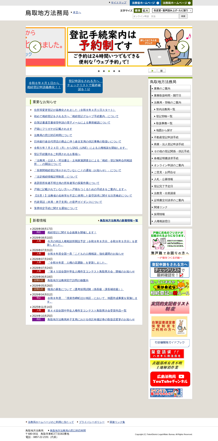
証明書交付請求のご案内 (169, 200)
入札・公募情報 (163, 179)
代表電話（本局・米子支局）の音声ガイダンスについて (68, 201)
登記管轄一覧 (164, 116)
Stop (161, 71)
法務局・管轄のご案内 (167, 102)
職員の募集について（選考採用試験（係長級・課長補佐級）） (86, 289)
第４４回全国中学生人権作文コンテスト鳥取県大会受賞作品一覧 (87, 310)
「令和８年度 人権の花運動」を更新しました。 (77, 262)
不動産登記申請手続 (166, 137)
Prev (35, 47)
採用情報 (159, 214)
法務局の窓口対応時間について (53, 135)
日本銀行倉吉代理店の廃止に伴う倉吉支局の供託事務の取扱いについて (77, 141)
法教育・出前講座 (165, 193)
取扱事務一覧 (164, 123)
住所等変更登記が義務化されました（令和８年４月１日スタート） (75, 110)
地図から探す (164, 130)
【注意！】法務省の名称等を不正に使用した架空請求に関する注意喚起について (83, 195)
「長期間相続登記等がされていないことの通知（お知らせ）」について (77, 170)
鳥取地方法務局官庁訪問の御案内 (68, 280)
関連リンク (161, 207)
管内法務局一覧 (165, 109)
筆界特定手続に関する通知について (56, 208)
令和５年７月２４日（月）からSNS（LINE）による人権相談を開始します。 (81, 147)
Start (152, 71)
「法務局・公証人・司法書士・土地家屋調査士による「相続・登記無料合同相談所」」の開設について (83, 162)
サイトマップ (118, 2)
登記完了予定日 (163, 186)
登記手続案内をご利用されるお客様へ (57, 154)
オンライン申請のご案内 (169, 165)
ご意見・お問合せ (165, 172)
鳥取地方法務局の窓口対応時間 (68, 430)
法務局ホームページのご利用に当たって (51, 422)
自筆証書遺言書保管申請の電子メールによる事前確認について (72, 122)
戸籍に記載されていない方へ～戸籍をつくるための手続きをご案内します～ (80, 189)
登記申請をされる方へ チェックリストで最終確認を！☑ (84, 85)
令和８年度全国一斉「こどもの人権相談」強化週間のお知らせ (86, 253)
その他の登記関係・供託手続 (171, 151)
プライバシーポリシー (92, 422)
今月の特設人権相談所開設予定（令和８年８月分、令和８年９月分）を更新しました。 (92, 243)
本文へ (77, 12)
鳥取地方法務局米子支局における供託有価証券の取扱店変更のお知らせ (91, 319)
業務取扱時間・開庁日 (167, 95)
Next (183, 47)
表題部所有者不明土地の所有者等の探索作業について (66, 183)
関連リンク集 (117, 422)
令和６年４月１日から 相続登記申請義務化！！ (45, 85)
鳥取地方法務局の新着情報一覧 (119, 220)
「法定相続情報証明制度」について (56, 176)
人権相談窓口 (162, 221)
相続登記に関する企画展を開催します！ (72, 232)
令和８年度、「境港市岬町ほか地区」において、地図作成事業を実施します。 (92, 300)
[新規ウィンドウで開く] (176, 3)
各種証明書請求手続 (166, 158)
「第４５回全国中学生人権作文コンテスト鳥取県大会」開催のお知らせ (91, 271)
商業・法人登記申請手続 (169, 144)
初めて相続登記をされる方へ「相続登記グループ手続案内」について (76, 116)
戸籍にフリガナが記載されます (53, 128)
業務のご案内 (162, 88)
